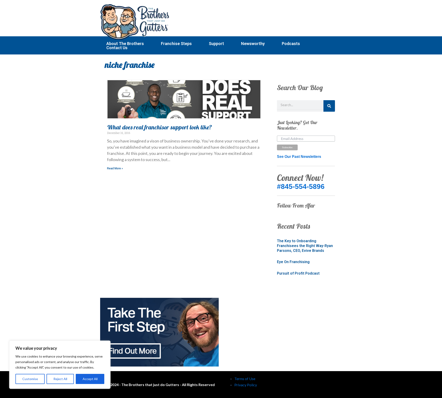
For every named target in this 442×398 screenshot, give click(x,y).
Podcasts (291, 44)
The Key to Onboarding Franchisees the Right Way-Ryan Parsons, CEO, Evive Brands (305, 246)
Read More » (115, 168)
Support (216, 44)
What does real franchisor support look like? (159, 127)
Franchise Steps (176, 44)
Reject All (60, 379)
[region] (59, 365)
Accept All (90, 379)
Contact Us (117, 48)
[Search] (329, 106)
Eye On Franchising (293, 262)
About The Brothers (125, 44)
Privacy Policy (245, 385)
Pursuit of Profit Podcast (298, 273)
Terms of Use (244, 378)
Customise (30, 379)
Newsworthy (253, 44)
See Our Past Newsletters (299, 157)
